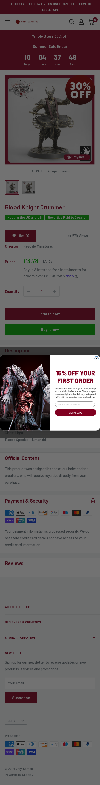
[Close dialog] (96, 358)
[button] (75, 416)
